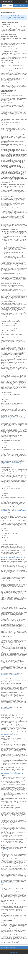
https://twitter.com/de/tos (6, 510)
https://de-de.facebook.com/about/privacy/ (10, 417)
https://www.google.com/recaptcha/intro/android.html (12, 773)
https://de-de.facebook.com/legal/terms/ (13, 418)
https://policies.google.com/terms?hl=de (12, 462)
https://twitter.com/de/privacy (19, 510)
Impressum (3, 947)
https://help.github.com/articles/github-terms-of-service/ (12, 556)
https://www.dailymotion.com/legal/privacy (10, 882)
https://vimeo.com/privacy (6, 708)
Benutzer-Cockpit (7, 5)
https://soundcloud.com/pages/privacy (9, 810)
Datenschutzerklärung (10, 947)
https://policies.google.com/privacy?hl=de (10, 465)
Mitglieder (22, 5)
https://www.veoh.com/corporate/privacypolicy (10, 849)
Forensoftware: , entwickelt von (14, 952)
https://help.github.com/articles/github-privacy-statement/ (13, 557)
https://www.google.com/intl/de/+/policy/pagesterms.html (13, 463)
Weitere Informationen (13, 18)
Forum (16, 5)
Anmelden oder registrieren (6, 1)
